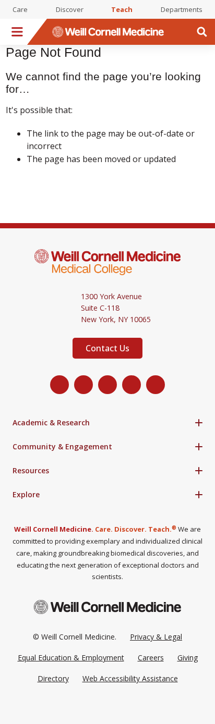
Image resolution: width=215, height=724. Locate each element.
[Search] (202, 32)
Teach (122, 9)
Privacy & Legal (156, 637)
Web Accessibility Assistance (130, 678)
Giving (187, 657)
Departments (181, 9)
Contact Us (107, 348)
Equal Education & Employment (71, 657)
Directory (53, 678)
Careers (151, 657)
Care (20, 9)
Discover (69, 9)
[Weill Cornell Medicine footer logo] (107, 607)
